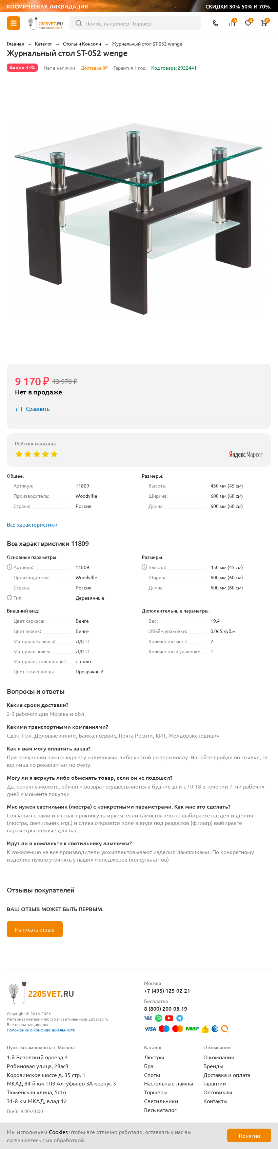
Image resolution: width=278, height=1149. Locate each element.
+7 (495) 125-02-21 (167, 990)
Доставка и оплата (226, 1074)
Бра (148, 1065)
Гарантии (214, 1083)
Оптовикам (217, 1092)
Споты (152, 1074)
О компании (219, 1057)
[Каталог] (13, 23)
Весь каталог (160, 1109)
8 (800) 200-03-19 (165, 1008)
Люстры (154, 1057)
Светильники (161, 1100)
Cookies (58, 1131)
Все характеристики (32, 524)
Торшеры (155, 1092)
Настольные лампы (168, 1083)
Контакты (215, 1100)
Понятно (249, 1135)
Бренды (213, 1065)
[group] (139, 219)
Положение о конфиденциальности (41, 1029)
